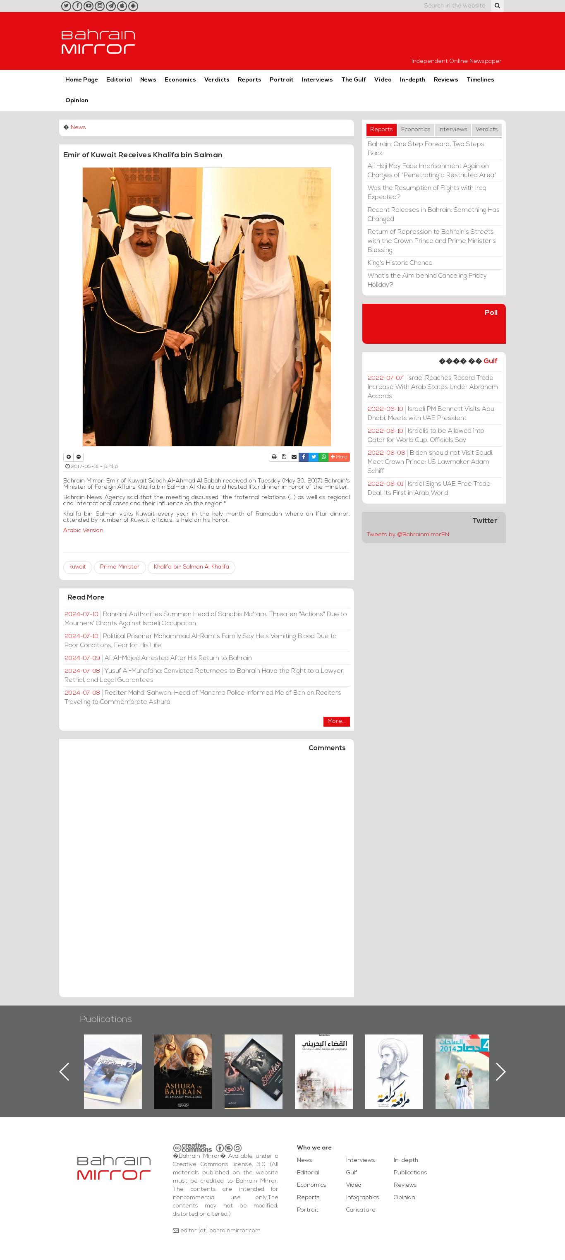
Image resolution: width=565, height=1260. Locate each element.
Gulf (491, 361)
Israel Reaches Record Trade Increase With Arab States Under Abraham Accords (433, 387)
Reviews (446, 80)
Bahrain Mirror (98, 41)
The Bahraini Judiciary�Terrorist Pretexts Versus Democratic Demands (254, 1063)
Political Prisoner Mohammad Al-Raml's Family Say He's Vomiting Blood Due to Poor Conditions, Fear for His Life (201, 641)
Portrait (282, 80)
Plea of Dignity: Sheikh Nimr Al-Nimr (323, 1053)
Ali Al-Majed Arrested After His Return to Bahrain (158, 658)
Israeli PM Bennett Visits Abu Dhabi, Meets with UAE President (431, 414)
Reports (249, 80)
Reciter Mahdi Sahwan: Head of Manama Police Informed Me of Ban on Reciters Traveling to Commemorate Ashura (203, 698)
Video (383, 80)
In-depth (413, 80)
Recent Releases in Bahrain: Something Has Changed (434, 215)
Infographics (362, 1198)
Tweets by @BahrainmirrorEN (407, 535)
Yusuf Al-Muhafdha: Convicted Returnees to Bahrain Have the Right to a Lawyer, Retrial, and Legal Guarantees (205, 676)
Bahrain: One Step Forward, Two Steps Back (426, 149)
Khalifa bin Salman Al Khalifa (191, 567)
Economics (180, 80)
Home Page (81, 80)
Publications (106, 1020)
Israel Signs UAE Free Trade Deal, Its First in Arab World (429, 489)
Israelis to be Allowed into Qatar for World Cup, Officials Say (426, 436)
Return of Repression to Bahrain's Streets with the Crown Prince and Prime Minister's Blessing (432, 241)
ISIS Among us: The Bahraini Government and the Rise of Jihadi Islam (464, 1063)
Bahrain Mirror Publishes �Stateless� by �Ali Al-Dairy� (183, 1058)
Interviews (317, 80)
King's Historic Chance (400, 263)
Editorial (119, 80)
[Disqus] (206, 878)
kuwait (77, 567)
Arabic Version (83, 531)
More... (337, 721)
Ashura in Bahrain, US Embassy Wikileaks (113, 1058)
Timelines (480, 80)
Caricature (361, 1210)
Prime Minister (120, 567)
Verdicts (217, 80)
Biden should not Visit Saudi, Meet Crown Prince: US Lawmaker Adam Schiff (430, 462)
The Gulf (353, 80)
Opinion (77, 101)
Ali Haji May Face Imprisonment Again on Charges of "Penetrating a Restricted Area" (432, 171)
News (148, 80)
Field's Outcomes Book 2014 (394, 1048)
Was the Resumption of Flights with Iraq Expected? (427, 193)
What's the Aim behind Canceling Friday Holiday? (427, 280)
